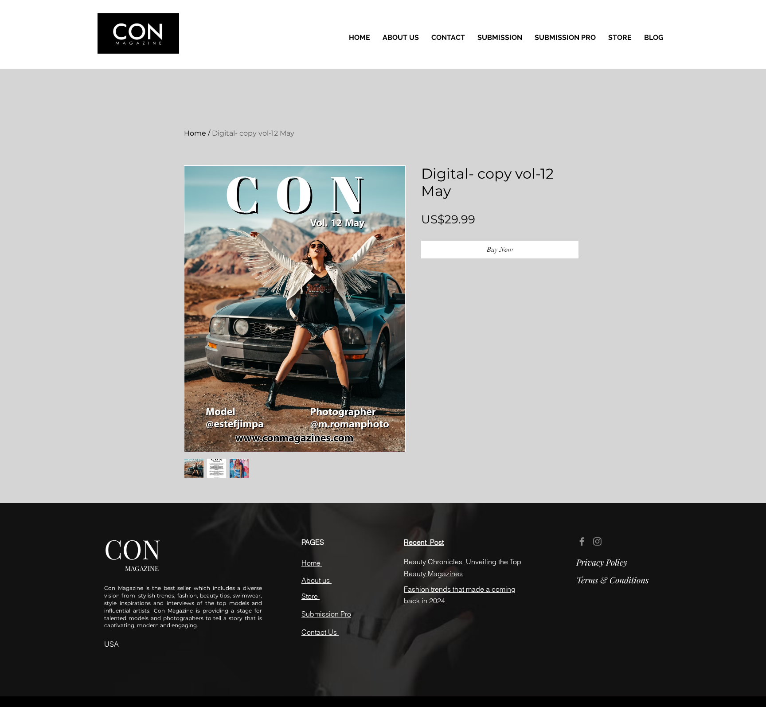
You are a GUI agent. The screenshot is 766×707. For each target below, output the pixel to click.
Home (195, 133)
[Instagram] (597, 541)
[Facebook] (581, 541)
